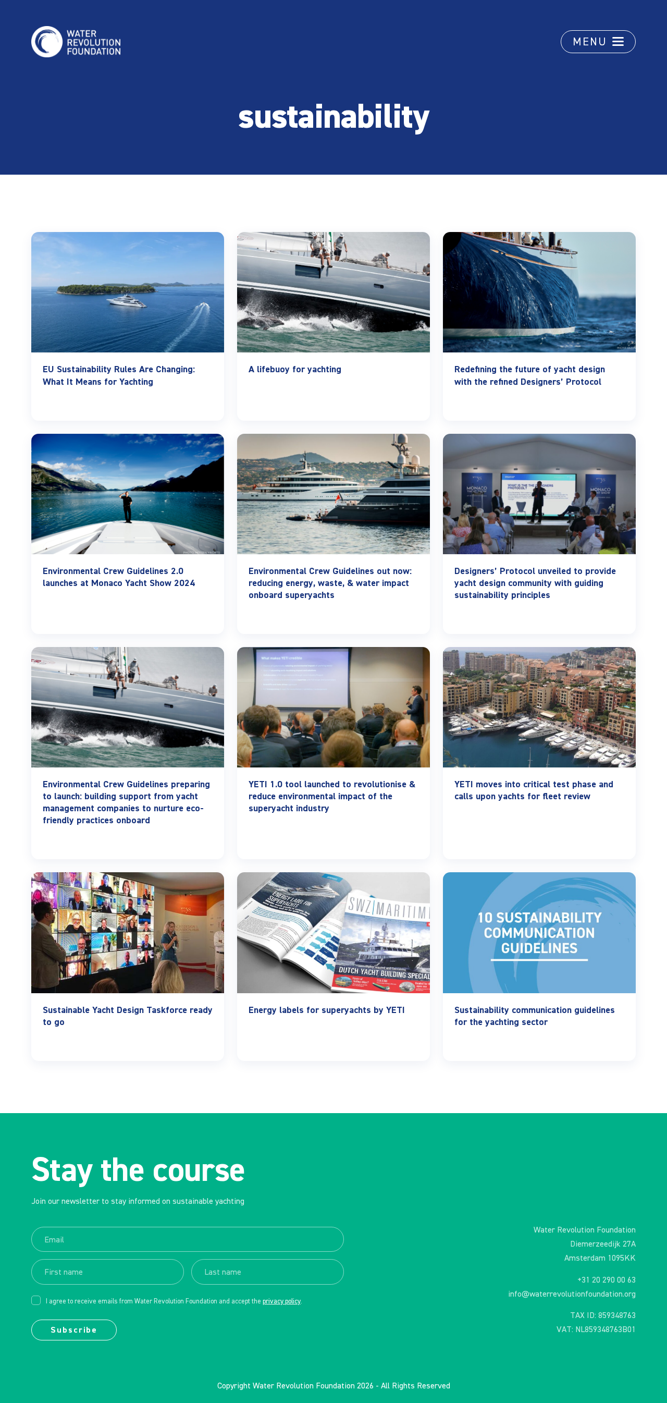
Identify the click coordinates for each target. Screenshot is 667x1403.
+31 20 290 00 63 (606, 1280)
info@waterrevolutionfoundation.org (572, 1294)
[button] (598, 41)
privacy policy (282, 1301)
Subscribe (74, 1330)
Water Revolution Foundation (304, 1386)
